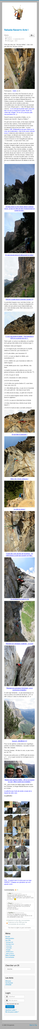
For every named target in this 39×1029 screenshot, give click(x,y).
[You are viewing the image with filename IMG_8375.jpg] (17, 830)
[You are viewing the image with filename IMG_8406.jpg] (17, 849)
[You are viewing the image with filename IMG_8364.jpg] (17, 823)
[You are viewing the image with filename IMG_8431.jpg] (8, 862)
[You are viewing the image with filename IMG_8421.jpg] (17, 855)
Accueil (7, 936)
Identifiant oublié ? (10, 1010)
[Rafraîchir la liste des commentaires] (18, 890)
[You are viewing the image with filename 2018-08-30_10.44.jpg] (8, 804)
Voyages (8, 949)
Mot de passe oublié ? (12, 1012)
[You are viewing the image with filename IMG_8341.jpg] (17, 811)
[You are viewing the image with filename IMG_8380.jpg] (8, 836)
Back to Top (33, 1025)
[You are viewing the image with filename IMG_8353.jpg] (17, 817)
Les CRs (8, 940)
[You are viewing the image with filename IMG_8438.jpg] (8, 868)
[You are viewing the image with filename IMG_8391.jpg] (17, 842)
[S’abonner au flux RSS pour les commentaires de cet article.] (16, 890)
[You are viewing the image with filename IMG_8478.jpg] (17, 874)
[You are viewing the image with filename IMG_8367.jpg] (25, 823)
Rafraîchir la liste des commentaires (19, 920)
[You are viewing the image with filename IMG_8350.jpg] (8, 817)
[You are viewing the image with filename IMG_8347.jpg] (25, 811)
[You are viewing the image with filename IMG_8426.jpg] (25, 855)
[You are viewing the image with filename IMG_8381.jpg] (17, 836)
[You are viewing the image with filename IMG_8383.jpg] (25, 836)
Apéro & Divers (10, 953)
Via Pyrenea (9, 983)
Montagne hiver (10, 944)
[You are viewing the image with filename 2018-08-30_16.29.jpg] (17, 804)
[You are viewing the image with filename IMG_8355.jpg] (25, 817)
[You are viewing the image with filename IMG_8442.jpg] (17, 868)
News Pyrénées (10, 955)
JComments (32, 930)
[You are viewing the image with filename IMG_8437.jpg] (25, 862)
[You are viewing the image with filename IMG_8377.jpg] (25, 830)
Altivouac (8, 981)
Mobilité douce (9, 951)
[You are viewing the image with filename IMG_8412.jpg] (25, 849)
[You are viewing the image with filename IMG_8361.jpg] (8, 823)
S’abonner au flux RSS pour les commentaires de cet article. (17, 923)
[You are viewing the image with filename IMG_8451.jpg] (25, 868)
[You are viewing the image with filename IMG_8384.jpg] (8, 842)
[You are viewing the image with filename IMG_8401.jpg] (8, 849)
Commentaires (9, 957)
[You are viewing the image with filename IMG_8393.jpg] (25, 842)
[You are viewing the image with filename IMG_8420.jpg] (8, 855)
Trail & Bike (9, 948)
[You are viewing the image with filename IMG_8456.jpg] (8, 874)
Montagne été (9, 942)
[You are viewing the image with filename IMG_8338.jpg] (25, 804)
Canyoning (9, 946)
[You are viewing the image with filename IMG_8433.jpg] (17, 862)
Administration (9, 938)
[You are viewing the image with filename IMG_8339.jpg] (8, 811)
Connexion (10, 1007)
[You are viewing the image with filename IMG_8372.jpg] (8, 830)
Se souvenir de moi (13, 1004)
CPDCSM (8, 985)
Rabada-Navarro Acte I (16, 29)
